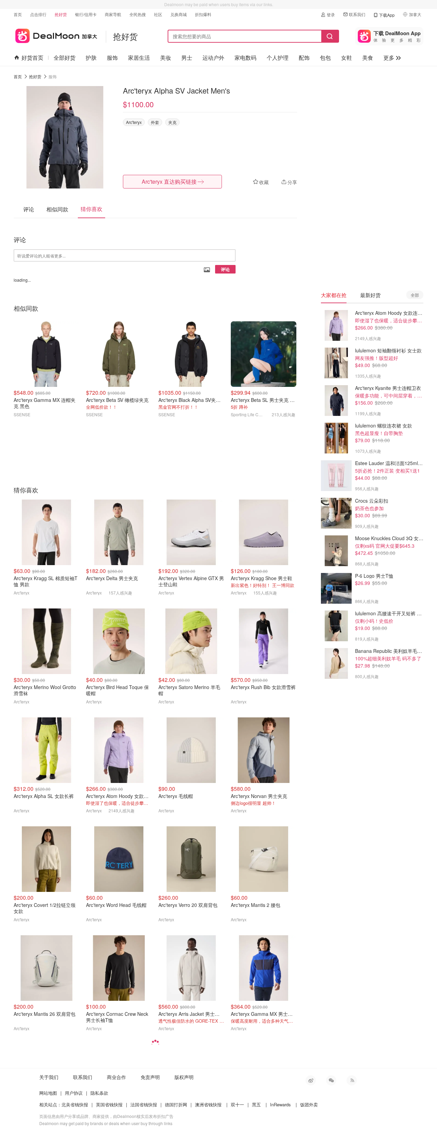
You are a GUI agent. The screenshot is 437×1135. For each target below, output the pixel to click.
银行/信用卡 (86, 14)
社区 (158, 14)
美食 (367, 57)
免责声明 (150, 1077)
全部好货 (64, 57)
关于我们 (48, 1077)
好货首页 (32, 57)
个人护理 (277, 57)
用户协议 (74, 1093)
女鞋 (346, 57)
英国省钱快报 (109, 1104)
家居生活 (139, 57)
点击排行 (38, 14)
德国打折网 (176, 1104)
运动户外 (213, 57)
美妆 (165, 57)
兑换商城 (178, 14)
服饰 (112, 57)
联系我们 (357, 14)
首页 (18, 14)
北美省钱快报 (74, 1104)
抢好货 (61, 14)
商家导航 (113, 14)
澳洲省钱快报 (208, 1104)
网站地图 (48, 1093)
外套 (155, 122)
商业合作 (116, 1077)
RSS (352, 1080)
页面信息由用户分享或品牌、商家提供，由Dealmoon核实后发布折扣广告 (106, 1116)
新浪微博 (311, 1080)
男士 (186, 57)
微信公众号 (331, 1080)
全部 (415, 295)
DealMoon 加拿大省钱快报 (55, 35)
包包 (325, 57)
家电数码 (245, 57)
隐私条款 (99, 1093)
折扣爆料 (203, 14)
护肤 (91, 57)
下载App (387, 15)
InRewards (280, 1104)
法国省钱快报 (143, 1104)
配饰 (304, 57)
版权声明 (184, 1077)
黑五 (256, 1104)
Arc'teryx (134, 122)
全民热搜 (137, 14)
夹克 (172, 122)
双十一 (237, 1104)
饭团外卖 (309, 1104)
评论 (225, 269)
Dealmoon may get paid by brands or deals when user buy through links (105, 1123)
